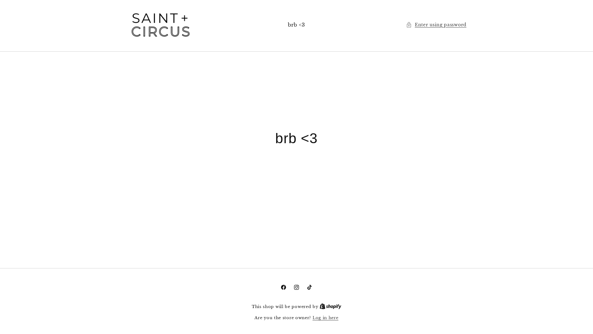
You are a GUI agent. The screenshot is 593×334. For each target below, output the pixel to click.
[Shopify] (330, 306)
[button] (436, 25)
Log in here (326, 317)
